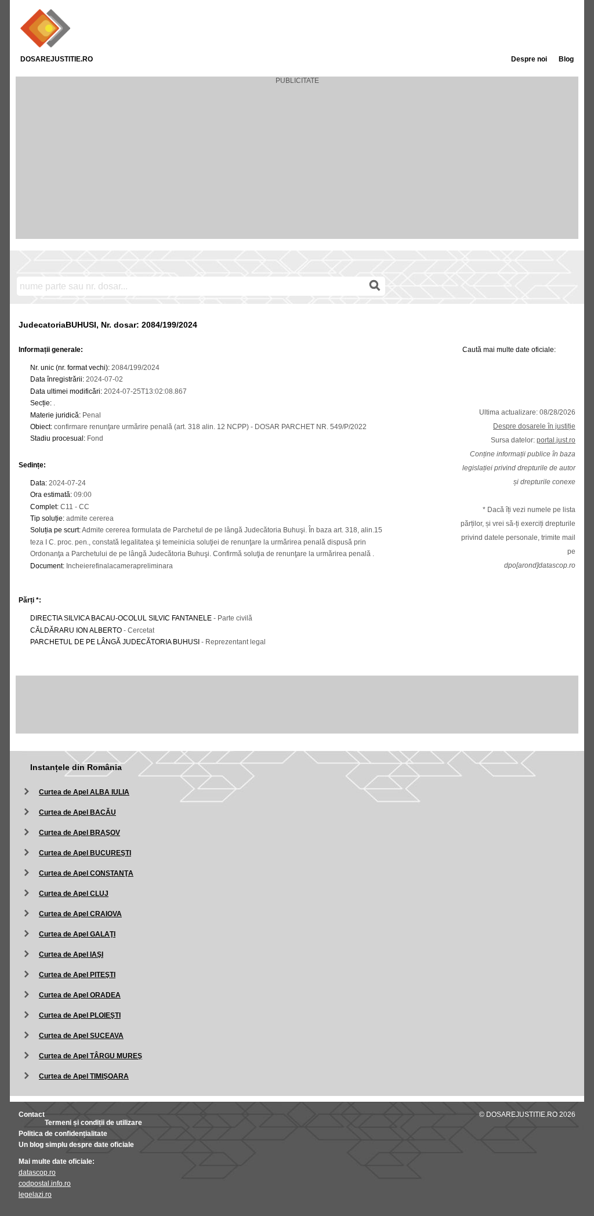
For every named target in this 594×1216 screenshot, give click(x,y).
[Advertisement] (297, 166)
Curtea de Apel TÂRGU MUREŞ (90, 1056)
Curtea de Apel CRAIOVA (80, 914)
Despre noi (529, 59)
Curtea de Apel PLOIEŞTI (80, 1015)
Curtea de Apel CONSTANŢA (86, 873)
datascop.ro (37, 1172)
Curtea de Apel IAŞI (71, 954)
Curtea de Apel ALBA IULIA (84, 792)
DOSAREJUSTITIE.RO (56, 59)
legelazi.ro (35, 1194)
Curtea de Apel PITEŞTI (77, 975)
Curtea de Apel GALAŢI (77, 934)
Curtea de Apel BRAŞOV (79, 833)
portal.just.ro (556, 440)
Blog (566, 59)
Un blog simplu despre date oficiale (76, 1145)
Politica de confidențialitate (63, 1134)
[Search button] (374, 286)
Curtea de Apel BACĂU (77, 812)
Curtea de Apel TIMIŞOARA (84, 1076)
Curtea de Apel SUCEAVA (81, 1036)
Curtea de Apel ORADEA (80, 995)
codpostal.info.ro (45, 1183)
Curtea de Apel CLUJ (73, 894)
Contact (32, 1114)
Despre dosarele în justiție (534, 426)
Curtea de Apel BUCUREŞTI (85, 853)
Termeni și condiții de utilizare (93, 1123)
